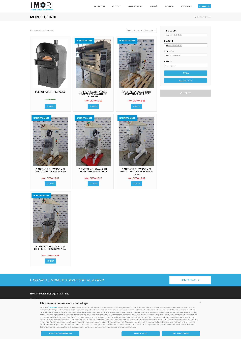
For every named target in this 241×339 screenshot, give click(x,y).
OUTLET (185, 93)
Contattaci (188, 280)
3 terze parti (52, 307)
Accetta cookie (181, 333)
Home (196, 17)
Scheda (50, 106)
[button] (200, 302)
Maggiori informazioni (60, 333)
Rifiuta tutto (140, 333)
